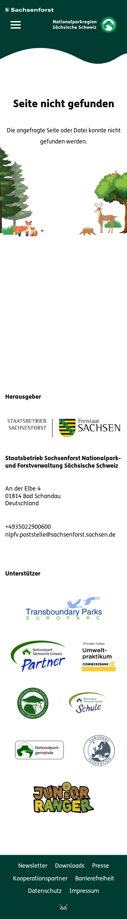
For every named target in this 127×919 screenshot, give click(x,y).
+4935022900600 (28, 527)
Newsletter (32, 866)
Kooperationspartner (40, 879)
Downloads (69, 866)
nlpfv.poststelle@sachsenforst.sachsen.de (60, 535)
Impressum (84, 891)
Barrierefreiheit (94, 879)
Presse (100, 866)
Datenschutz (45, 891)
